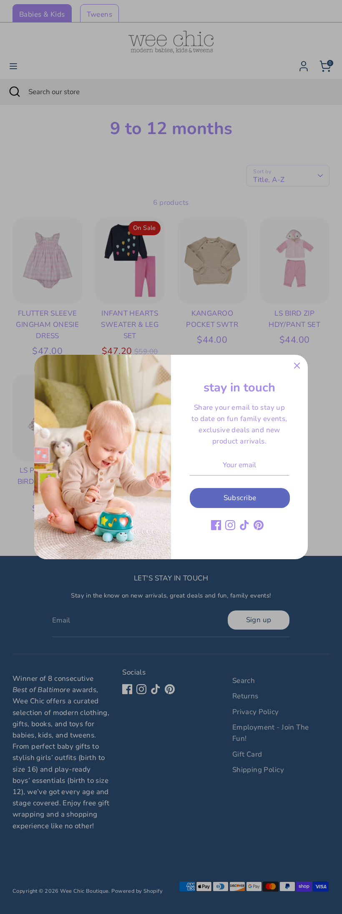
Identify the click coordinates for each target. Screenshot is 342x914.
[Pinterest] (259, 525)
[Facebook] (216, 525)
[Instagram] (230, 525)
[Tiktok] (244, 525)
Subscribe (240, 498)
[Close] (297, 365)
